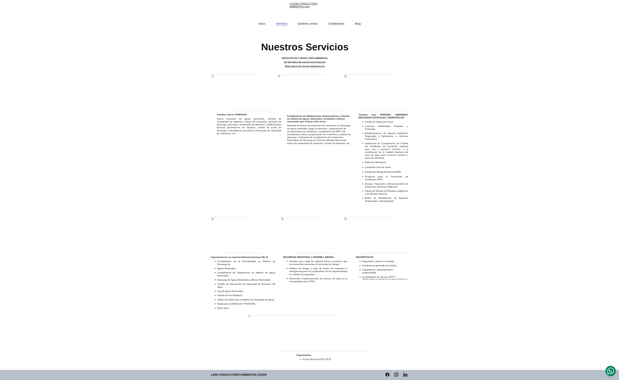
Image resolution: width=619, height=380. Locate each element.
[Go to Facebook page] (389, 375)
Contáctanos (336, 23)
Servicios (281, 23)
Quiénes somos (308, 23)
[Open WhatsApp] (610, 371)
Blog (358, 23)
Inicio (262, 23)
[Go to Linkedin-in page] (405, 375)
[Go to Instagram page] (398, 375)
